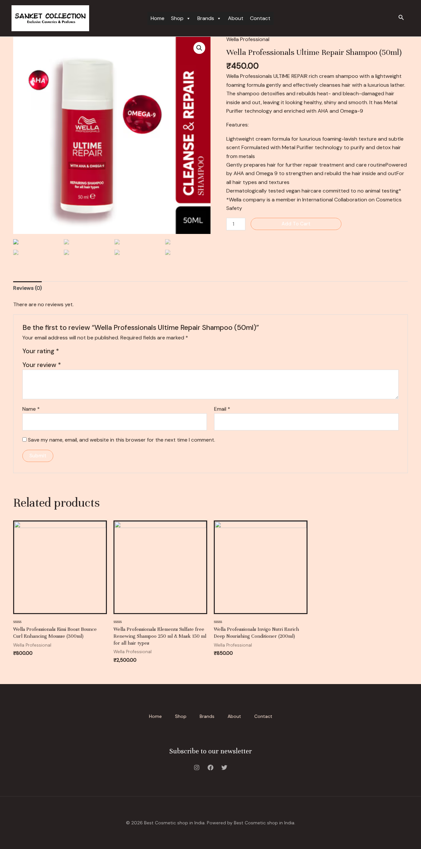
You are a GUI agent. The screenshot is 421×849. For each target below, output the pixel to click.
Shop (177, 18)
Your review (41, 365)
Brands (205, 18)
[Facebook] (210, 767)
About (235, 18)
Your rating (40, 351)
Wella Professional (247, 39)
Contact (260, 18)
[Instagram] (197, 767)
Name (31, 408)
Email (222, 408)
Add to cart (296, 223)
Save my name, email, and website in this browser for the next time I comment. (121, 439)
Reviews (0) (27, 288)
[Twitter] (224, 767)
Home (157, 18)
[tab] (27, 288)
